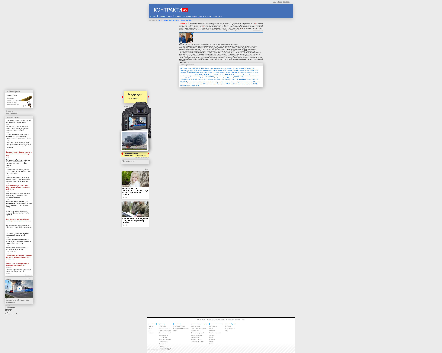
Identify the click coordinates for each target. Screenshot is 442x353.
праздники (238, 77)
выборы (216, 75)
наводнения (198, 83)
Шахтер (256, 82)
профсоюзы (218, 77)
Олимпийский (201, 82)
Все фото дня (128, 106)
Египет (206, 72)
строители (213, 68)
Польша (235, 74)
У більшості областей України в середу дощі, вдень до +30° (221, 30)
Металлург (252, 74)
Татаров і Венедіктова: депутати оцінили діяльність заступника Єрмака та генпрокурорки (208, 44)
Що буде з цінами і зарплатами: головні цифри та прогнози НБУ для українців (18, 213)
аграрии (224, 77)
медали (249, 68)
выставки (217, 79)
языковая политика (185, 83)
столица (241, 70)
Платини (245, 74)
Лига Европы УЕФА (198, 68)
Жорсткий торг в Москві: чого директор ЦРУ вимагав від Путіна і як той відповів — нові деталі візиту (221, 27)
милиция (200, 72)
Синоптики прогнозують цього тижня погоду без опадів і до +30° (18, 270)
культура (183, 85)
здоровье (240, 83)
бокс (244, 68)
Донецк (249, 79)
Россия (190, 82)
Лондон (207, 68)
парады (215, 83)
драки (188, 85)
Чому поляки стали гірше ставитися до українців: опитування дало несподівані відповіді (18, 195)
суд (181, 68)
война (251, 82)
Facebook (286, 2)
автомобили (195, 85)
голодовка (246, 83)
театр (245, 72)
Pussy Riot (253, 77)
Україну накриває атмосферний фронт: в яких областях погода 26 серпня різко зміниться (18, 241)
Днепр (211, 74)
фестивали (184, 79)
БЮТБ (205, 79)
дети (186, 74)
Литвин (241, 68)
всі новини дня (258, 30)
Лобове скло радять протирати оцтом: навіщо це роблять (17, 264)
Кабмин (246, 70)
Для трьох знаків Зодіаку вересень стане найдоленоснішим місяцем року (221, 24)
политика (228, 75)
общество (211, 79)
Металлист (214, 70)
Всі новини (28, 275)
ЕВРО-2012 (254, 70)
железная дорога (221, 68)
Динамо (230, 77)
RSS (274, 2)
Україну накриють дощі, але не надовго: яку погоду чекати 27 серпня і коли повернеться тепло (222, 23)
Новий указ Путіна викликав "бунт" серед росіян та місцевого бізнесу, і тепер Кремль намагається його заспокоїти (18, 145)
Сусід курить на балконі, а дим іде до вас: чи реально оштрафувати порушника (19, 257)
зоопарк (182, 74)
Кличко (200, 70)
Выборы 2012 (213, 82)
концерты (234, 70)
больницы (200, 79)
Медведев (221, 82)
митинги (198, 74)
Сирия (223, 83)
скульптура (183, 72)
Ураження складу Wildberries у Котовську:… (135, 154)
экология (240, 72)
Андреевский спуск (252, 72)
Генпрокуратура (184, 70)
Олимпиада (193, 70)
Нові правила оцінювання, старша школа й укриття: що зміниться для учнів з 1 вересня (18, 171)
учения (229, 70)
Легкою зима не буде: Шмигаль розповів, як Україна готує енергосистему (17, 249)
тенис (192, 83)
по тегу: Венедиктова (183, 20)
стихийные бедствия (236, 82)
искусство (255, 79)
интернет (229, 68)
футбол (183, 82)
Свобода (222, 74)
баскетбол (227, 82)
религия (247, 77)
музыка (228, 72)
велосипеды (206, 70)
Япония (220, 70)
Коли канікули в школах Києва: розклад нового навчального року (18, 220)
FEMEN (228, 84)
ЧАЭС (224, 70)
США (253, 68)
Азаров (195, 82)
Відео (171, 20)
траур (187, 77)
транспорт (224, 79)
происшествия (219, 72)
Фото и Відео (163, 20)
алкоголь (209, 83)
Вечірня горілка (13, 91)
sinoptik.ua (15, 314)
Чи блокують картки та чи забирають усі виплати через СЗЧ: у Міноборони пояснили (19, 227)
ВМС (204, 77)
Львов (204, 84)
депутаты (210, 72)
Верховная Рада (196, 77)
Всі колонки (10, 111)
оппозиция (246, 82)
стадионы (191, 74)
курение (240, 74)
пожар (255, 84)
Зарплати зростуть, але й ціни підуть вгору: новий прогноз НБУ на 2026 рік (229, 26)
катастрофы (193, 79)
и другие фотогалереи (142, 157)
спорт (206, 74)
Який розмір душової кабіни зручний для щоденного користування (18, 121)
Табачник (235, 68)
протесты (233, 79)
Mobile (280, 2)
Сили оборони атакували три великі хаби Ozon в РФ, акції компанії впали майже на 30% (17, 300)
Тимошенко (192, 72)
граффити (234, 83)
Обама (185, 68)
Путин (219, 83)
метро (207, 82)
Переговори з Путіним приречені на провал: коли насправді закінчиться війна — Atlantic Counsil (18, 162)
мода (189, 68)
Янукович (210, 77)
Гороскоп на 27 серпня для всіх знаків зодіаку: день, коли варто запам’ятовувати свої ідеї (17, 128)
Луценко (234, 72)
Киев (251, 83)
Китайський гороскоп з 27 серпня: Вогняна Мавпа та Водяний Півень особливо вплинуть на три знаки (18, 179)
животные (242, 79)
